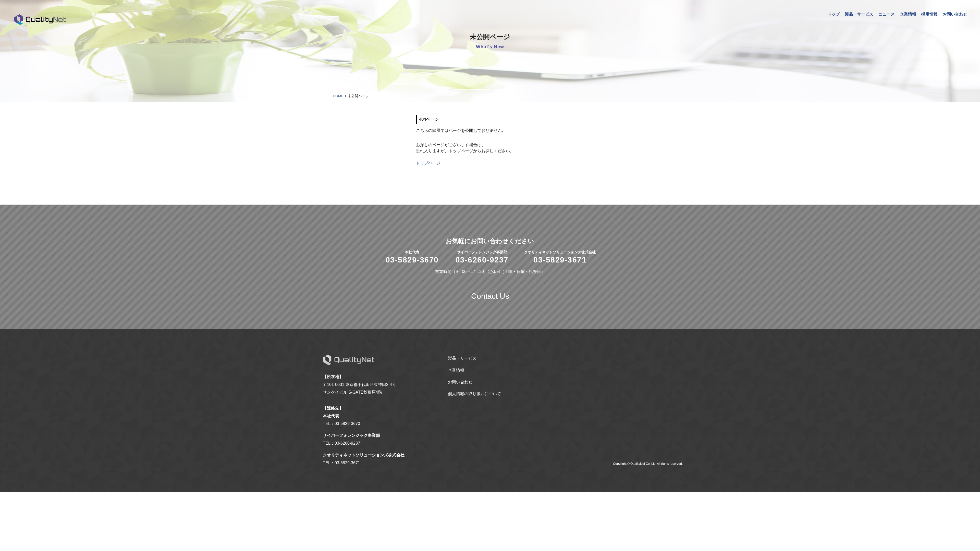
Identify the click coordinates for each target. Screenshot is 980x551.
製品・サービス (859, 14)
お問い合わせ (955, 14)
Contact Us (490, 296)
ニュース (886, 14)
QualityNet (40, 19)
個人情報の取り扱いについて (474, 394)
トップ (833, 14)
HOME (338, 96)
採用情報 (929, 14)
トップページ (428, 163)
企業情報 (908, 14)
